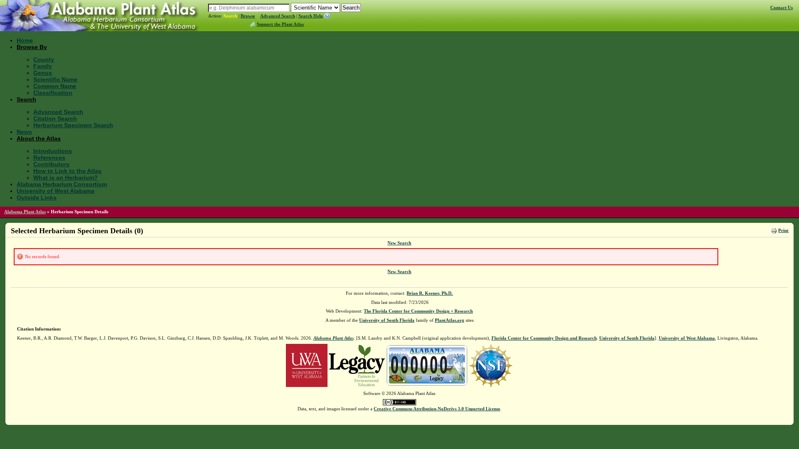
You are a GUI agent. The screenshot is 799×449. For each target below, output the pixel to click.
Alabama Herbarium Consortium (62, 184)
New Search (399, 242)
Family (42, 66)
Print (783, 230)
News (24, 131)
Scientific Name (55, 79)
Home (25, 40)
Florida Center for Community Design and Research (544, 338)
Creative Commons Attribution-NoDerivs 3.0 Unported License (437, 408)
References (49, 157)
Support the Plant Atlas (280, 24)
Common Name (54, 86)
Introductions (52, 151)
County (43, 59)
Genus (42, 72)
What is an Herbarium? (65, 177)
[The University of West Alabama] (307, 365)
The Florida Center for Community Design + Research (418, 310)
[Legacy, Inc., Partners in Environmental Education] (357, 365)
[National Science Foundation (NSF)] (491, 365)
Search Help (310, 15)
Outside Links (37, 197)
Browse (248, 15)
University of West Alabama (55, 190)
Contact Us (781, 7)
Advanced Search (277, 15)
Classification (52, 92)
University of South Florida (386, 320)
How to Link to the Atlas (67, 171)
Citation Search (55, 118)
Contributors (51, 164)
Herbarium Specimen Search (73, 125)
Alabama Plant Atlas (25, 211)
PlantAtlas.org (449, 320)
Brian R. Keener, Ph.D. (430, 293)
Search (230, 15)
